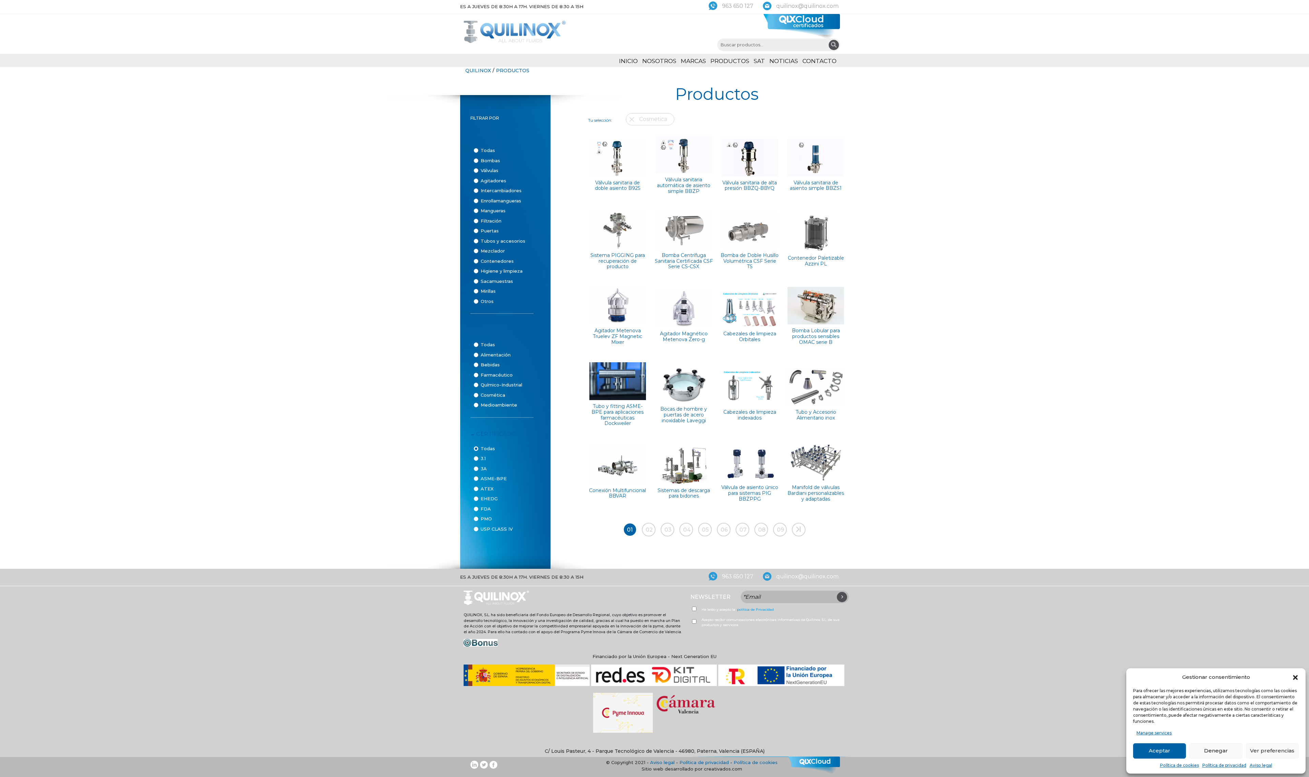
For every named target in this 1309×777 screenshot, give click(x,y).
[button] (1295, 677)
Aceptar (1159, 750)
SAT (759, 61)
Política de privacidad (1224, 765)
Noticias (783, 61)
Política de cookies (1179, 765)
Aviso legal (1261, 765)
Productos (729, 61)
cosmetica (653, 119)
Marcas (693, 61)
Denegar (1216, 750)
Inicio (628, 61)
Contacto (819, 61)
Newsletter (710, 597)
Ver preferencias (1272, 750)
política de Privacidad (755, 609)
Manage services (1154, 732)
